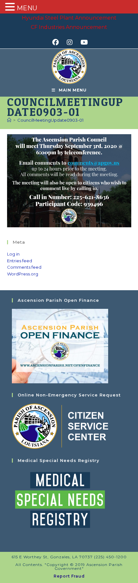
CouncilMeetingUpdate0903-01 (50, 120)
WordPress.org (22, 273)
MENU (27, 8)
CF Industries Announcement (69, 27)
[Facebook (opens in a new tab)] (57, 42)
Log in (13, 254)
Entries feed (19, 260)
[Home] (9, 120)
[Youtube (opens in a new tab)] (83, 42)
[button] (11, 7)
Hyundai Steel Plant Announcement (69, 18)
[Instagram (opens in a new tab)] (72, 42)
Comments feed (24, 267)
